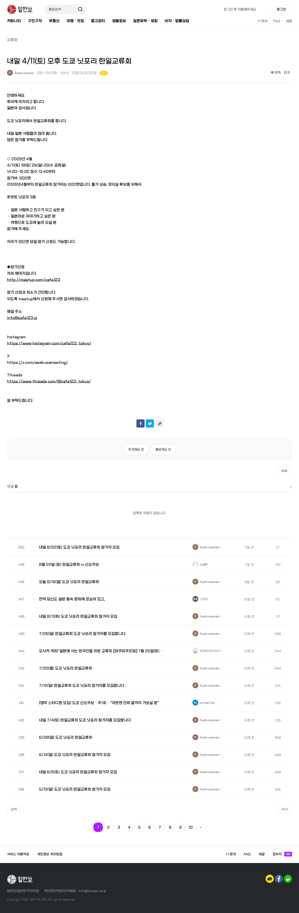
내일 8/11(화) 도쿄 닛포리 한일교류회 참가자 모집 (78, 616)
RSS (284, 809)
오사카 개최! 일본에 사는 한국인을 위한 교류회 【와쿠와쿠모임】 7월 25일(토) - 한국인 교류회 (102, 651)
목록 (284, 471)
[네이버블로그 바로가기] (288, 879)
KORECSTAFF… (211, 651)
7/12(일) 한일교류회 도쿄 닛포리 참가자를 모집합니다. (82, 685)
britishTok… (208, 703)
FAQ (276, 21)
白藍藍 (203, 599)
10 (190, 827)
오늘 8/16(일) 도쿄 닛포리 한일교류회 (69, 582)
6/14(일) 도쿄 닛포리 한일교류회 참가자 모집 (74, 755)
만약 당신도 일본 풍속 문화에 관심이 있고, (72, 599)
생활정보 (119, 21)
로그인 (281, 9)
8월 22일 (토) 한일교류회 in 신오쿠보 (69, 564)
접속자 (281, 854)
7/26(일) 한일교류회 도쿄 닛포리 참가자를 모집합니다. (82, 633)
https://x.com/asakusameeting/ (37, 362)
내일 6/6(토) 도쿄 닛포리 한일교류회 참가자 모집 (78, 772)
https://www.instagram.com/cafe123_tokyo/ (49, 343)
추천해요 (136, 449)
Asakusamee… (25, 73)
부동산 (54, 21)
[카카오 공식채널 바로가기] (270, 879)
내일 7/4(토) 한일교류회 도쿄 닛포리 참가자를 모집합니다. (85, 720)
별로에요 (163, 449)
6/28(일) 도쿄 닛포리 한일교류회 (65, 737)
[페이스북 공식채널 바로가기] (279, 879)
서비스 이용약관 (18, 854)
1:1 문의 (262, 21)
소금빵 (203, 564)
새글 (289, 21)
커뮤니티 (14, 21)
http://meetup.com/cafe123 (33, 280)
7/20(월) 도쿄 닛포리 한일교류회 (65, 668)
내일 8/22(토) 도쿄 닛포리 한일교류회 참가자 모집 (79, 547)
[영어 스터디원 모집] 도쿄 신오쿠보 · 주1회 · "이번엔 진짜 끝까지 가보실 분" (99, 703)
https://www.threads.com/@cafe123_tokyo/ (49, 381)
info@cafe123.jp (22, 318)
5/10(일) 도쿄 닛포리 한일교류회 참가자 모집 (74, 789)
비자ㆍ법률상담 (177, 21)
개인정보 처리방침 (49, 854)
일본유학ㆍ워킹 (145, 21)
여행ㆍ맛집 (75, 21)
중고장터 (98, 21)
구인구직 (35, 21)
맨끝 (201, 827)
